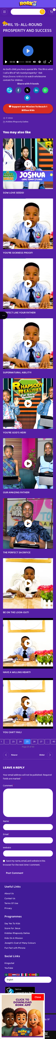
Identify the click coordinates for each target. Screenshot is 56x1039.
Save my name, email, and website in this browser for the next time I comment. (24, 863)
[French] (22, 975)
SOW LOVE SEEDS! (13, 193)
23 (13, 742)
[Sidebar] (3, 315)
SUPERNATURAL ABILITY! (17, 372)
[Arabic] (6, 975)
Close (38, 997)
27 (41, 742)
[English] (18, 975)
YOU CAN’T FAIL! (12, 732)
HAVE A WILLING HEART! (17, 672)
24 (20, 742)
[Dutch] (14, 975)
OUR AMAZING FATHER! (16, 492)
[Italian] (26, 975)
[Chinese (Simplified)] (10, 975)
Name (6, 821)
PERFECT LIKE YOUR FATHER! (19, 313)
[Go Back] (5, 23)
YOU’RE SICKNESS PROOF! (18, 253)
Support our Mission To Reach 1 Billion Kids (29, 108)
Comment (8, 786)
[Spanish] (34, 975)
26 (34, 742)
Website (7, 848)
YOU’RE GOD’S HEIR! (14, 433)
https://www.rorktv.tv (13, 76)
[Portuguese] (30, 975)
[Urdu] (37, 975)
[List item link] (28, 893)
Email (6, 834)
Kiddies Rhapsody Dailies (17, 122)
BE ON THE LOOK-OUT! (16, 612)
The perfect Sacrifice (16, 552)
